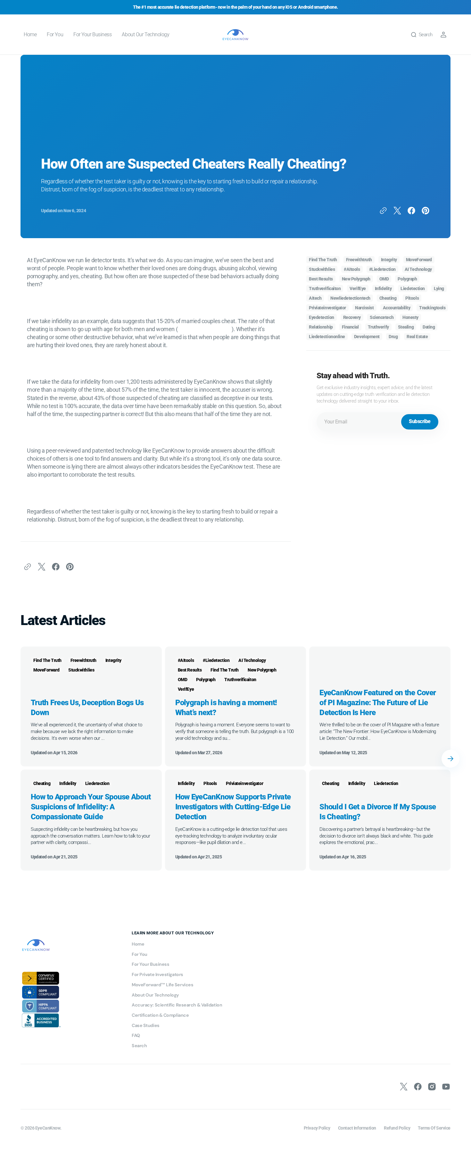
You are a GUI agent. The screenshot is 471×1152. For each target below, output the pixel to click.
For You (139, 954)
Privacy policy (317, 1128)
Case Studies (146, 1025)
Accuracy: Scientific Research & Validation (177, 1005)
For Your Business (150, 964)
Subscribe (420, 421)
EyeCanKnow (48, 1128)
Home (138, 944)
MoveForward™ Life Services (162, 985)
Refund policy (397, 1128)
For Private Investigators (157, 974)
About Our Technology (155, 995)
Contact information (357, 1128)
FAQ (136, 1035)
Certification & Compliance (160, 1015)
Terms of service (434, 1128)
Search (139, 1045)
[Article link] (91, 706)
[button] (421, 35)
